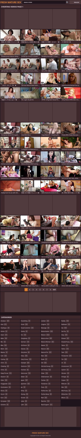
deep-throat (6, 373)
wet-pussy (65, 391)
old (43, 363)
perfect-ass (46, 391)
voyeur (64, 380)
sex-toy (64, 331)
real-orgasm (46, 404)
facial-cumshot (27, 328)
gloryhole (25, 352)
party (44, 387)
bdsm (4, 349)
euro (4, 398)
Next (54, 289)
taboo (64, 345)
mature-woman (47, 342)
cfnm (4, 363)
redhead (65, 324)
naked (44, 345)
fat (23, 335)
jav (23, 387)
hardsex (25, 370)
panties (44, 380)
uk (63, 363)
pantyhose (45, 384)
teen (64, 352)
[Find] (67, 2)
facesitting (25, 321)
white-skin (65, 394)
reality (65, 321)
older (44, 373)
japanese (25, 384)
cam (4, 356)
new (44, 356)
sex (64, 328)
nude (44, 359)
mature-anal (46, 338)
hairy (24, 356)
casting (4, 359)
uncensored (66, 366)
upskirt (64, 370)
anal (3, 324)
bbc (3, 342)
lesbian (45, 321)
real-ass (45, 401)
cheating (5, 366)
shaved (65, 338)
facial (24, 324)
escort (4, 394)
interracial (25, 373)
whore (64, 398)
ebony (4, 391)
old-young (46, 370)
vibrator (65, 373)
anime (4, 331)
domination (5, 387)
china (4, 370)
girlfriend (25, 345)
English (76, 2)
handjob (25, 363)
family (24, 331)
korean (24, 398)
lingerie (45, 324)
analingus (5, 328)
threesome (66, 356)
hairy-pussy (26, 359)
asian (4, 335)
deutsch (4, 377)
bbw (3, 345)
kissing (24, 394)
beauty (4, 352)
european (5, 401)
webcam (65, 384)
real (44, 398)
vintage (65, 377)
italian (24, 377)
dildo (4, 380)
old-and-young (47, 366)
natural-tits (46, 352)
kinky (24, 391)
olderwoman (46, 377)
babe (4, 338)
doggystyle (6, 384)
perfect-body (46, 394)
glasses (24, 349)
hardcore (25, 366)
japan (24, 380)
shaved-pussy (67, 342)
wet (64, 387)
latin (24, 404)
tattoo (64, 349)
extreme (4, 404)
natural (45, 349)
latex (24, 401)
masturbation (47, 331)
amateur (5, 321)
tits (64, 359)
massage (45, 328)
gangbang (25, 338)
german (25, 342)
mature (45, 335)
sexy (64, 335)
